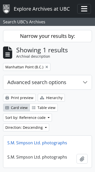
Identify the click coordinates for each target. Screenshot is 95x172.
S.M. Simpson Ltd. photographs (37, 143)
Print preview (21, 97)
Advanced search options (36, 82)
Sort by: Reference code (26, 117)
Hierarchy (54, 97)
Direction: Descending (24, 127)
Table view (45, 107)
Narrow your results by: (47, 36)
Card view (19, 107)
